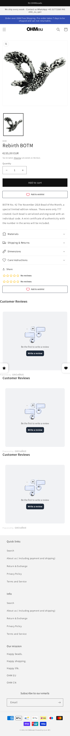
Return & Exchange (17, 566)
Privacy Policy (14, 573)
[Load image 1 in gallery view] (13, 124)
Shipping (17, 158)
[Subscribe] (59, 702)
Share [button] (9, 269)
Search (10, 550)
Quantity (7, 163)
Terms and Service (17, 581)
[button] (4, 29)
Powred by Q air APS (43, 730)
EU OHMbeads (30, 730)
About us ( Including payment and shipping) (31, 558)
